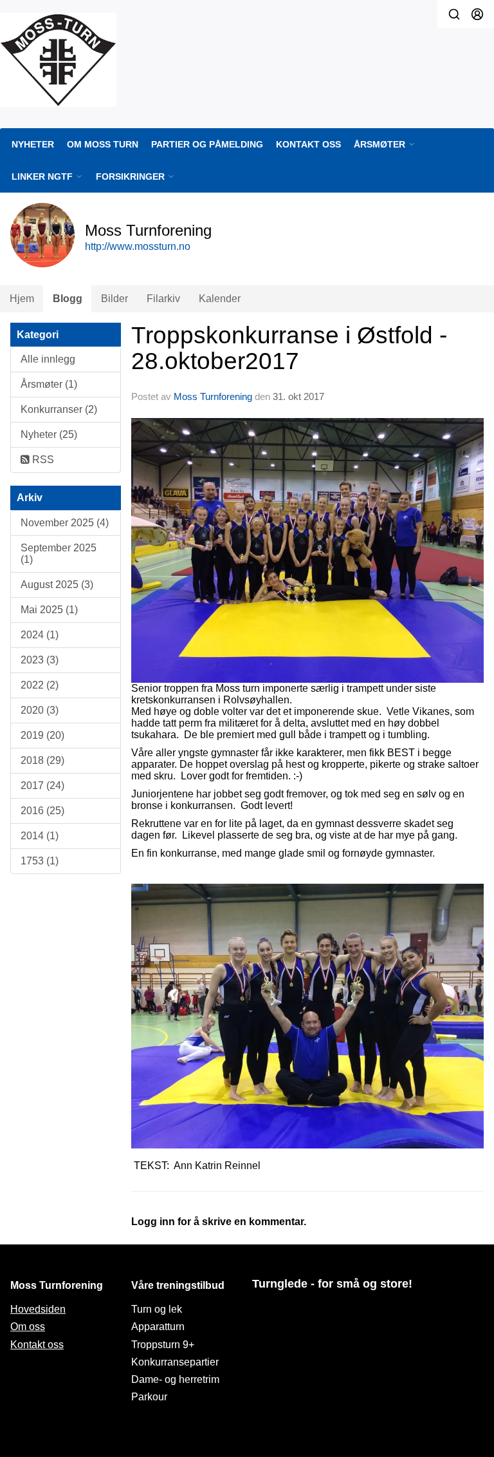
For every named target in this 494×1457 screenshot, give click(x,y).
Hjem (22, 298)
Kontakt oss (37, 1344)
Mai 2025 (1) (49, 609)
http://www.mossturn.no (137, 246)
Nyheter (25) (49, 434)
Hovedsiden (38, 1309)
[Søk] (454, 14)
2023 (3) (40, 659)
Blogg (67, 298)
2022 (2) (40, 685)
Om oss (27, 1326)
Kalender (220, 298)
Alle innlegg (48, 359)
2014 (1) (40, 835)
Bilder (114, 298)
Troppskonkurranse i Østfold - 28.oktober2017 (289, 348)
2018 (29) (42, 760)
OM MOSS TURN (102, 144)
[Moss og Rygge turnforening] (58, 60)
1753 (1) (40, 860)
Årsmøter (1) (49, 384)
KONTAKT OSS (308, 144)
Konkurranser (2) (59, 409)
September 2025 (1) (58, 553)
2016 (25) (42, 810)
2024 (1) (40, 634)
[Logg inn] (477, 14)
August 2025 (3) (57, 584)
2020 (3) (40, 710)
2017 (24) (42, 785)
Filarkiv (163, 298)
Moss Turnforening (213, 396)
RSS (42, 459)
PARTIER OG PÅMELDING (207, 144)
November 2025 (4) (65, 522)
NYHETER (33, 144)
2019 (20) (42, 735)
